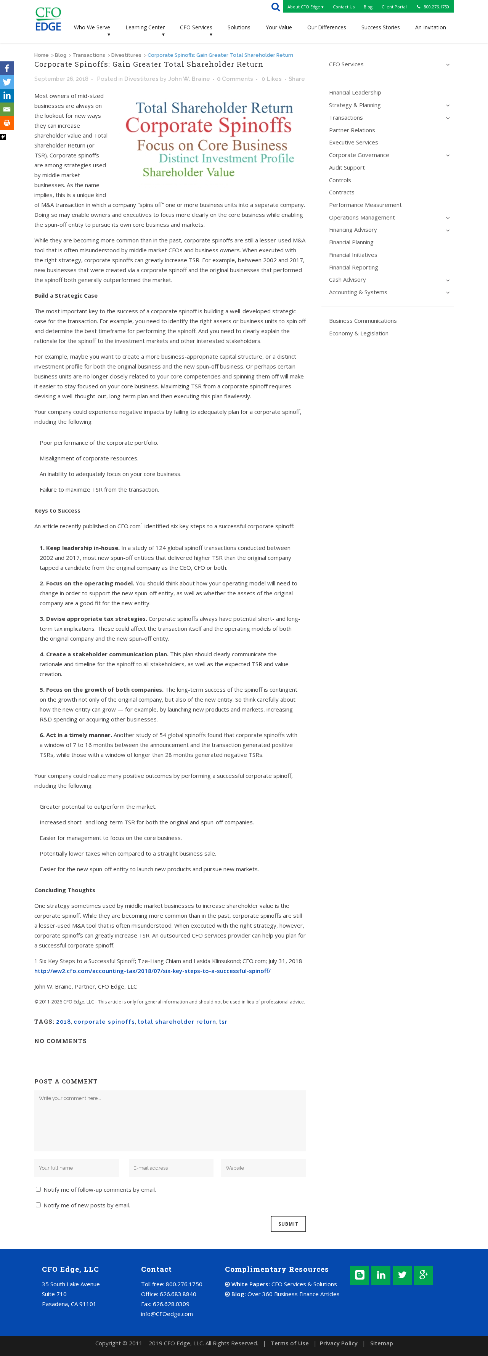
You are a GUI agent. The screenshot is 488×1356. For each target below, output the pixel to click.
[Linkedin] (7, 96)
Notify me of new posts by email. (86, 1205)
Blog (60, 55)
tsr (223, 1021)
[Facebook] (7, 68)
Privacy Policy (339, 1343)
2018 (63, 1021)
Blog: (285, 1294)
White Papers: (283, 1284)
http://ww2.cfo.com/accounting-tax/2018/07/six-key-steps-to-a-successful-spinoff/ (152, 971)
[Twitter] (7, 82)
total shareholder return (177, 1021)
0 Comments (235, 78)
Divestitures (126, 55)
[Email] (7, 109)
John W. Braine (189, 78)
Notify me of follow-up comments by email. (99, 1189)
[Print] (7, 123)
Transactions (88, 55)
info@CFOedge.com (167, 1314)
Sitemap (381, 1343)
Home (41, 55)
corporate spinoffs (104, 1021)
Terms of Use (290, 1343)
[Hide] (3, 137)
